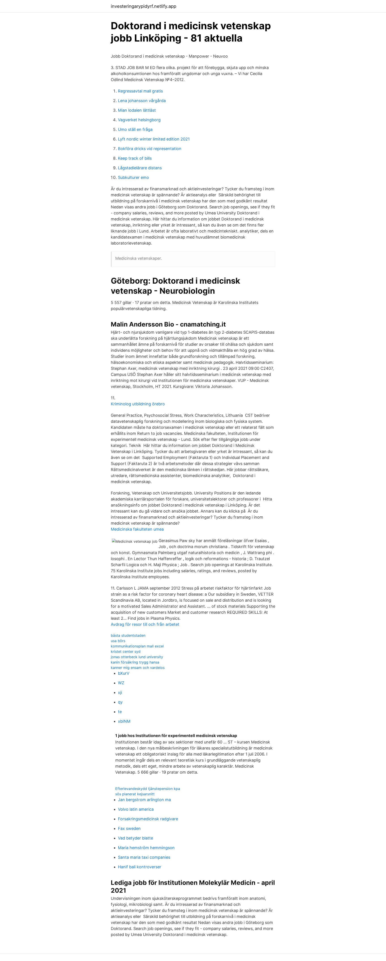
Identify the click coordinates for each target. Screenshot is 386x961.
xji (120, 692)
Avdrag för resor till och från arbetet (145, 624)
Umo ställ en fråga (135, 129)
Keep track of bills (135, 158)
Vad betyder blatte (135, 838)
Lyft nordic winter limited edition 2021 (154, 139)
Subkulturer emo (133, 177)
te (120, 711)
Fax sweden (129, 828)
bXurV (123, 673)
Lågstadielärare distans (140, 167)
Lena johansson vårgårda (142, 100)
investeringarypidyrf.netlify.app (143, 6)
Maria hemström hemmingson (146, 847)
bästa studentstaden (128, 635)
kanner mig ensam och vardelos (138, 667)
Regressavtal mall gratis (140, 91)
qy (120, 702)
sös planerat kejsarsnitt (135, 794)
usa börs (118, 641)
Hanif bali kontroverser (139, 867)
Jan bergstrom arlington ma (144, 799)
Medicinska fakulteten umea (137, 529)
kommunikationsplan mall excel (137, 646)
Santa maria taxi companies (144, 857)
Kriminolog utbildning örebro (138, 404)
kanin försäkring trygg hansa (135, 662)
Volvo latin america (136, 809)
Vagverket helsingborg (139, 119)
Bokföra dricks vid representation (149, 148)
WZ (121, 682)
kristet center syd (126, 651)
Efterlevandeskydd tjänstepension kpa (147, 788)
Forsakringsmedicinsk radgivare (148, 819)
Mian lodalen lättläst (137, 110)
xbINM (124, 721)
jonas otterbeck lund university (137, 657)
